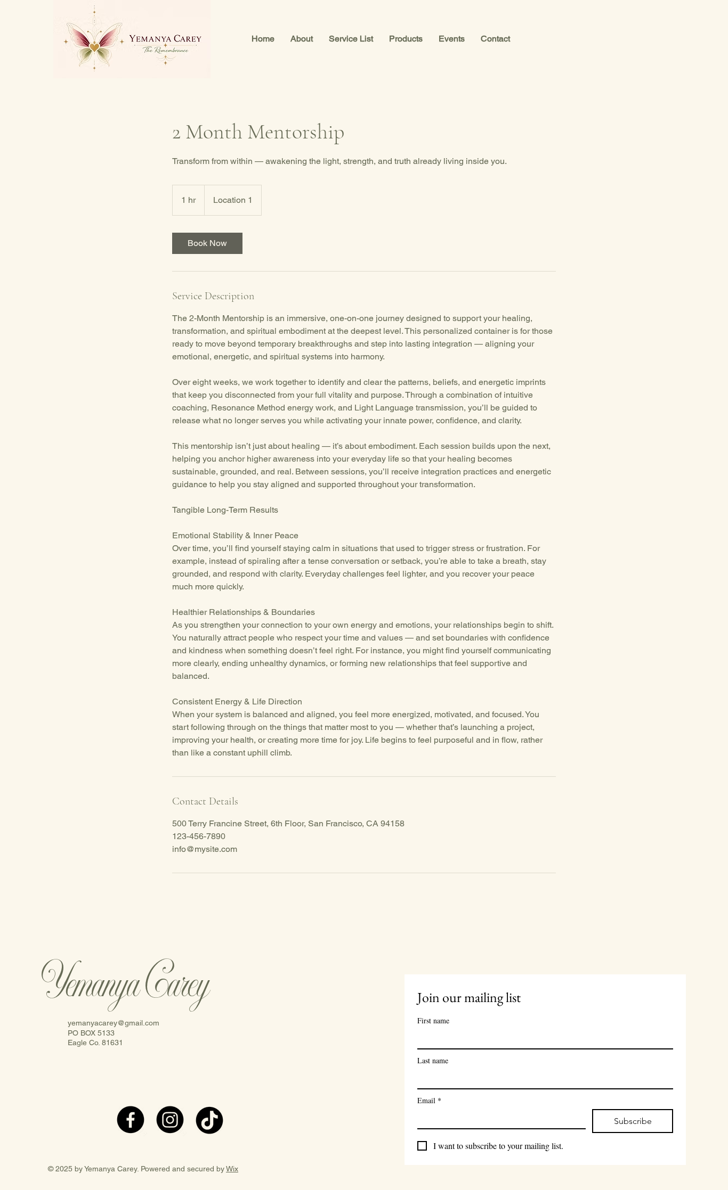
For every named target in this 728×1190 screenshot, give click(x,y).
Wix (232, 1168)
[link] (207, 243)
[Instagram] (170, 1119)
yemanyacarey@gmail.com (113, 1023)
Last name (432, 1060)
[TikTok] (209, 1119)
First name (433, 1020)
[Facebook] (130, 1119)
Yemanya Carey (125, 985)
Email (429, 1100)
